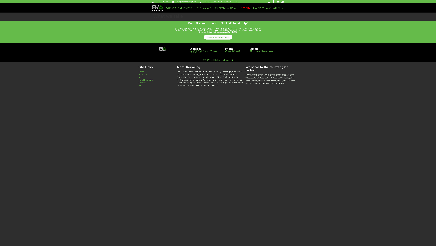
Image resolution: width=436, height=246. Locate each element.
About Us (143, 74)
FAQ (140, 85)
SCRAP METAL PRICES (225, 8)
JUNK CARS (171, 8)
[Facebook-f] (273, 1)
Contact (142, 83)
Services (142, 77)
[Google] (269, 1)
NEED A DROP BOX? (261, 8)
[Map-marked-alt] (282, 1)
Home (141, 72)
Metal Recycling (146, 80)
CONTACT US (278, 8)
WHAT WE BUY (204, 8)
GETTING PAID (185, 8)
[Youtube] (278, 1)
